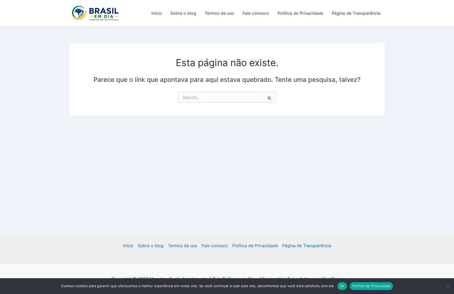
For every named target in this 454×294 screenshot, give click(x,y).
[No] (447, 286)
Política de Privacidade (300, 13)
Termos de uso (219, 13)
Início (156, 13)
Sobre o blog (183, 13)
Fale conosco (256, 13)
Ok (342, 286)
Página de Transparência (356, 13)
